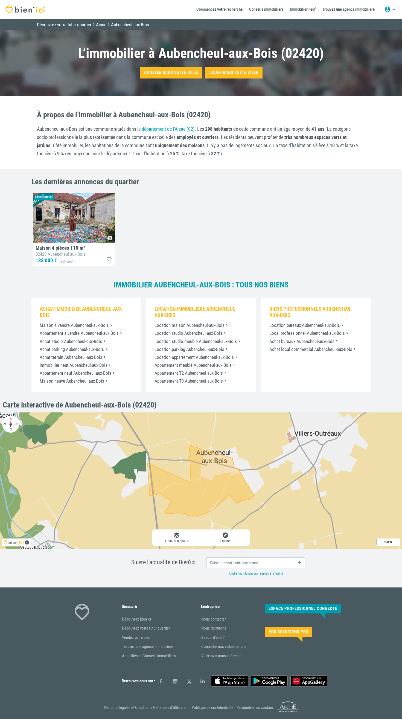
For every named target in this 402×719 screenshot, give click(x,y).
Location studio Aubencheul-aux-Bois (188, 333)
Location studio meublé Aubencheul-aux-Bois (196, 341)
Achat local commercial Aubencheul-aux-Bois (310, 349)
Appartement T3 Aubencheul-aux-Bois (189, 381)
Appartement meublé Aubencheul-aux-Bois (193, 365)
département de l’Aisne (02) (168, 129)
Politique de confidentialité (212, 707)
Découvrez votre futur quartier (146, 628)
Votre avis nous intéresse (221, 655)
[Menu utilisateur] (390, 9)
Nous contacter (213, 619)
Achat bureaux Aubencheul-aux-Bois (301, 341)
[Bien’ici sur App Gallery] (309, 681)
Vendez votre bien (136, 637)
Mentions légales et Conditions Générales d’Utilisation (146, 707)
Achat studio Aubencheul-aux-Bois (71, 341)
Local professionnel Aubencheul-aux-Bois (307, 333)
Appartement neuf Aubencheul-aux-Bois (75, 373)
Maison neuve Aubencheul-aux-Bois (72, 381)
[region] (201, 480)
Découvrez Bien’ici (136, 619)
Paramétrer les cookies (255, 707)
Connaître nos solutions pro (223, 646)
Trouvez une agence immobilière (147, 646)
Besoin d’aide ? (213, 637)
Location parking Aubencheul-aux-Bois (189, 349)
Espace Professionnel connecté (303, 608)
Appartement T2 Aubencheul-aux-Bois (189, 373)
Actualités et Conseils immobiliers (149, 655)
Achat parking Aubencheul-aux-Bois (72, 349)
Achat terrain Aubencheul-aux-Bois (71, 357)
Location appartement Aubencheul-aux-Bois (194, 357)
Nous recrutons (213, 628)
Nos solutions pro (288, 631)
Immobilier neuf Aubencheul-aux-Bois (73, 365)
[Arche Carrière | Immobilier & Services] (288, 710)
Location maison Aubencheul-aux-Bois (190, 325)
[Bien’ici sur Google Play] (269, 681)
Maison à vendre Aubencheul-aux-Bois (74, 325)
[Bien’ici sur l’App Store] (229, 681)
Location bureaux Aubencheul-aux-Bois (304, 325)
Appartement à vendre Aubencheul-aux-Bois (79, 333)
